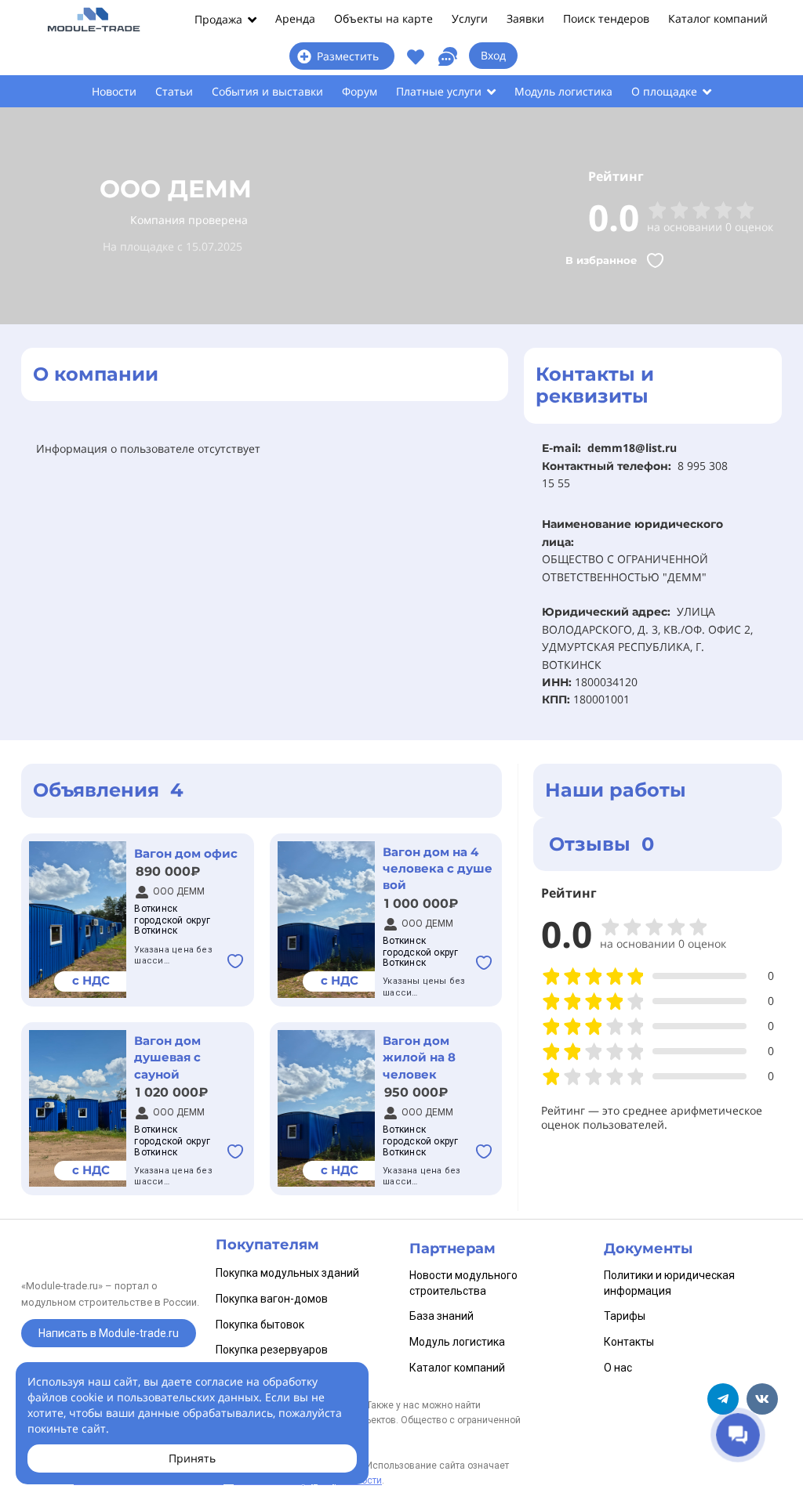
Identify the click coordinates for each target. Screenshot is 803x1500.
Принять (192, 1458)
